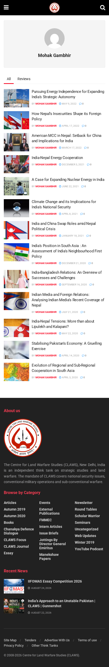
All (9, 79)
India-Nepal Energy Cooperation (57, 157)
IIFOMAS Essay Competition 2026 (55, 581)
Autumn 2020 (14, 516)
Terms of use (87, 640)
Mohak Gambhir (46, 103)
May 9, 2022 (69, 103)
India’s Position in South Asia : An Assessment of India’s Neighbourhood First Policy (67, 251)
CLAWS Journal (16, 546)
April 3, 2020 (69, 377)
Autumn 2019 (14, 509)
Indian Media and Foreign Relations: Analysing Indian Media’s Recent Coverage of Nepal (68, 300)
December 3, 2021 (72, 164)
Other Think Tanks (45, 645)
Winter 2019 (84, 542)
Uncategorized (86, 529)
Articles (10, 503)
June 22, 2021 (70, 186)
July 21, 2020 (69, 312)
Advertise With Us (57, 640)
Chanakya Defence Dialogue (19, 531)
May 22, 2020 (69, 333)
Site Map (10, 640)
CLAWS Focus (15, 540)
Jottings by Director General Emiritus (52, 544)
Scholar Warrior (87, 516)
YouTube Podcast (89, 549)
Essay (8, 553)
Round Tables (86, 509)
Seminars (82, 522)
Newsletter (84, 503)
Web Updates (85, 536)
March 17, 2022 (71, 147)
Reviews (23, 79)
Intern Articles (50, 527)
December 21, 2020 (73, 263)
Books (9, 522)
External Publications (49, 511)
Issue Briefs (48, 533)
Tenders (30, 640)
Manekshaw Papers (49, 557)
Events (44, 503)
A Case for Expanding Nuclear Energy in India (68, 179)
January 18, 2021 (72, 235)
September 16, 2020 (74, 284)
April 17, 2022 (70, 125)
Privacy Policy (14, 645)
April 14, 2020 (70, 355)
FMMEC (45, 520)
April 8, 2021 (69, 213)
